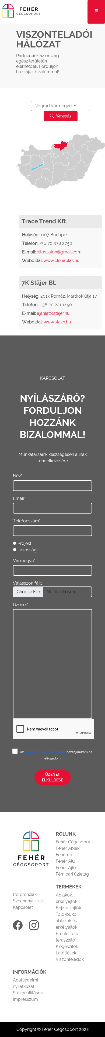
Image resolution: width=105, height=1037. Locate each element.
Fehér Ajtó (66, 867)
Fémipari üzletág (72, 874)
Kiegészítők (67, 946)
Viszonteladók (70, 959)
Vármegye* (24, 560)
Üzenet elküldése (52, 777)
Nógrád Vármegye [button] (53, 105)
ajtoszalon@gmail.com (59, 251)
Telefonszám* (26, 520)
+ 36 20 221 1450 (55, 304)
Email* (19, 498)
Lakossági (27, 549)
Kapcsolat (23, 907)
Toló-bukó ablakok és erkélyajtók (66, 921)
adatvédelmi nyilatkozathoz (45, 752)
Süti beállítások (28, 992)
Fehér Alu (65, 861)
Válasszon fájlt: (28, 583)
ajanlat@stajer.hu (53, 313)
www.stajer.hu (57, 321)
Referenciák (25, 894)
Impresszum (25, 999)
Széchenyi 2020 (28, 900)
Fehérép (64, 854)
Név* (17, 475)
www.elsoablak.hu (62, 260)
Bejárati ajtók (68, 907)
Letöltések (66, 952)
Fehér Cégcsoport (74, 841)
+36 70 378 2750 (55, 243)
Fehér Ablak (67, 848)
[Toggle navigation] (96, 12)
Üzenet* (20, 604)
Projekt (24, 543)
